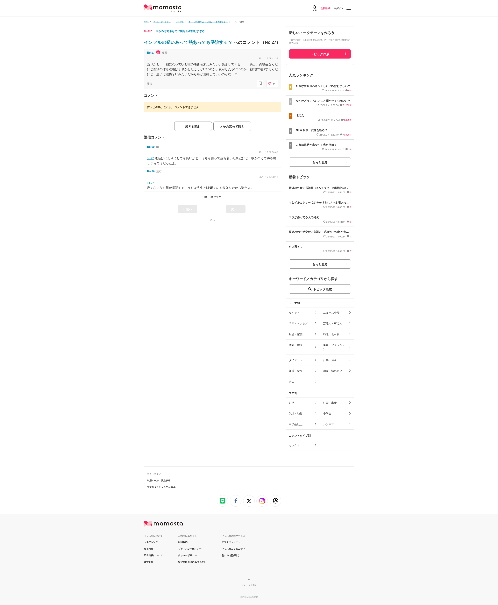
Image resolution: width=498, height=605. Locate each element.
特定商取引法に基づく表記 (192, 562)
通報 (149, 83)
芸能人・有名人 (332, 323)
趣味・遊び (295, 371)
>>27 (150, 158)
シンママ (328, 424)
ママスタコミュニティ (233, 548)
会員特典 (148, 548)
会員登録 (325, 8)
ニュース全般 (331, 312)
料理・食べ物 (331, 334)
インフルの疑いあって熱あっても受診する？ (189, 42)
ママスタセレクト (231, 542)
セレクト (294, 445)
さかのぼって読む (232, 126)
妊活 (291, 403)
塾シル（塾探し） (231, 555)
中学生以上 (295, 424)
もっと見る (320, 162)
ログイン (338, 8)
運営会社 (148, 562)
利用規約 (183, 542)
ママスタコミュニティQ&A (161, 487)
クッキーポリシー (187, 555)
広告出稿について (153, 555)
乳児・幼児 (295, 413)
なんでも (294, 312)
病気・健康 (295, 345)
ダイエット (295, 360)
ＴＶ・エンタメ (298, 323)
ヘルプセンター (152, 542)
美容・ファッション (334, 347)
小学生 (327, 413)
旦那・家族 (295, 334)
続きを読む (193, 126)
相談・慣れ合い (332, 371)
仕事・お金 (330, 360)
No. (151, 52)
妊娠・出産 (330, 403)
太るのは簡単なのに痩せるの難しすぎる (180, 31)
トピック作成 (320, 54)
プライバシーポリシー (190, 548)
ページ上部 (249, 585)
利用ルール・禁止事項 (158, 480)
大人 (291, 381)
